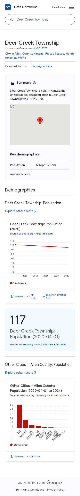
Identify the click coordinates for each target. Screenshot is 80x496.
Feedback (58, 7)
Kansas (38, 53)
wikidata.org (26, 233)
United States (54, 53)
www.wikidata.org (20, 173)
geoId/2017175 (38, 48)
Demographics (42, 66)
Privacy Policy (55, 489)
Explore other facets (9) (21, 373)
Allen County (23, 53)
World (22, 58)
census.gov (42, 395)
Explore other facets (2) (21, 211)
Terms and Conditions (30, 489)
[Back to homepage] (8, 7)
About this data (44, 233)
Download (19, 296)
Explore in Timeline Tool (56, 296)
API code (33, 296)
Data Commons (26, 7)
